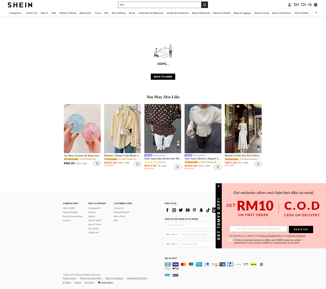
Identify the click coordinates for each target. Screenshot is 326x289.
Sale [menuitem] (53, 13)
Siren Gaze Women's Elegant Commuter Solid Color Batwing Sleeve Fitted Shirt (203, 158)
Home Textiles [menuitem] (301, 13)
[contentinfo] (216, 266)
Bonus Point (119, 216)
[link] (296, 5)
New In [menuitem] (44, 13)
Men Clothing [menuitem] (118, 13)
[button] (310, 5)
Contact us (119, 208)
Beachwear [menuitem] (85, 13)
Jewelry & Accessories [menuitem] (178, 13)
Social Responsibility (72, 216)
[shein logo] (20, 4)
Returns (92, 212)
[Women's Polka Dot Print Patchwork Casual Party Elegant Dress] (243, 128)
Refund (91, 216)
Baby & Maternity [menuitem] (201, 13)
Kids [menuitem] (106, 13)
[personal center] (289, 5)
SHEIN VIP (93, 233)
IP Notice (67, 282)
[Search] (204, 5)
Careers (66, 220)
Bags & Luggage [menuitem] (242, 13)
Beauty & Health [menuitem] (221, 13)
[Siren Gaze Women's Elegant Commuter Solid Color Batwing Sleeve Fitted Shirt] (203, 128)
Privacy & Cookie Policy (91, 278)
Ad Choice (89, 282)
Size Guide (93, 228)
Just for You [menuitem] (32, 13)
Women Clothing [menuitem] (67, 13)
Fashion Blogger (70, 212)
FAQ (116, 220)
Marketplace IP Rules (137, 278)
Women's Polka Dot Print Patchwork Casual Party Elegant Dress (243, 155)
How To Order (94, 220)
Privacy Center (69, 278)
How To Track (94, 224)
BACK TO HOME (163, 76)
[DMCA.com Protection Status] (175, 275)
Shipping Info (94, 208)
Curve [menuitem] (98, 13)
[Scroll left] (312, 13)
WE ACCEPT (171, 258)
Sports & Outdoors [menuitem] (281, 13)
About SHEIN (69, 208)
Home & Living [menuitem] (261, 13)
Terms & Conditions (114, 278)
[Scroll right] (316, 13)
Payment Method (121, 212)
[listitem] (82, 137)
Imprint (78, 282)
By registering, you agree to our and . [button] (267, 236)
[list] (192, 210)
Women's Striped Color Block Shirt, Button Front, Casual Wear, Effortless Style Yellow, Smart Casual (122, 155)
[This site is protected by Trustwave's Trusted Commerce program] (167, 275)
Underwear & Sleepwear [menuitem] (151, 13)
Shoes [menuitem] (132, 13)
